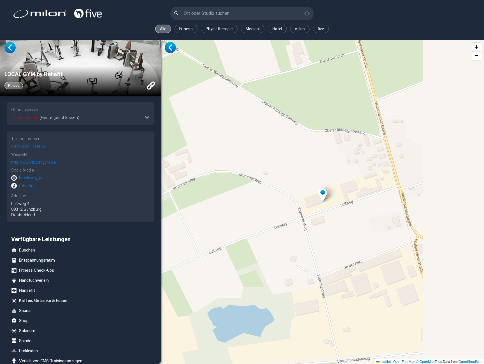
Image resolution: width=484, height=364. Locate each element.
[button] (322, 195)
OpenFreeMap (404, 361)
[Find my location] (307, 13)
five (321, 29)
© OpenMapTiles (429, 361)
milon (300, 29)
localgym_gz (30, 177)
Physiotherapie (219, 29)
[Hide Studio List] (170, 47)
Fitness (186, 29)
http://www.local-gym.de (33, 162)
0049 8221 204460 (28, 146)
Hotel (277, 29)
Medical (253, 29)
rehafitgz (27, 185)
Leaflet (385, 361)
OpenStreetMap (471, 361)
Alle (163, 29)
